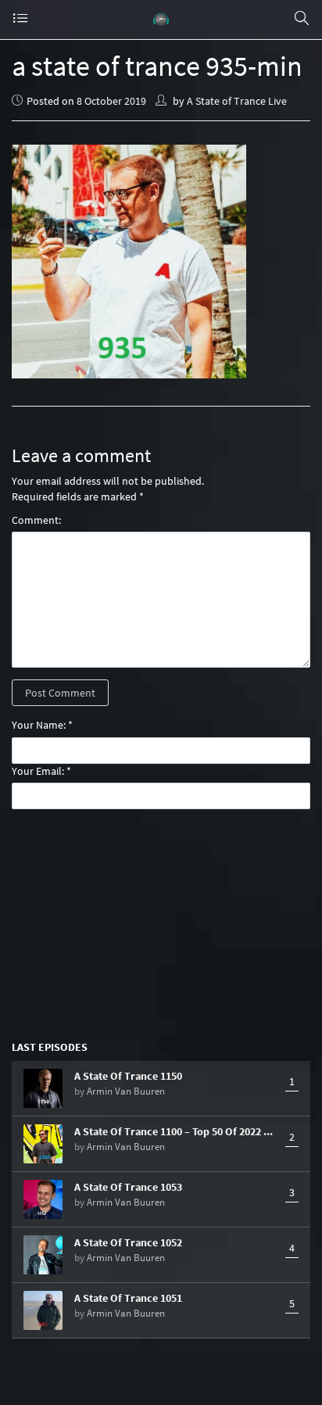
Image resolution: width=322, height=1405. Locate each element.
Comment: (36, 520)
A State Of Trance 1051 (128, 1298)
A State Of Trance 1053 (128, 1187)
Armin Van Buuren (126, 1091)
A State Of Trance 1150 (128, 1076)
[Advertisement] (161, 923)
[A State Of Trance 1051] (43, 1310)
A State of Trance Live (237, 101)
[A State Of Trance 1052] (43, 1254)
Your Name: (39, 725)
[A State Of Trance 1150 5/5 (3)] (43, 1088)
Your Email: (38, 771)
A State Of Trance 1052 (128, 1242)
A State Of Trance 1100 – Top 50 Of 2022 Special (175, 1131)
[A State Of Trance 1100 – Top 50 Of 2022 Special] (43, 1143)
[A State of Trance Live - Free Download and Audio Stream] (161, 19)
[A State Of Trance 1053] (43, 1199)
